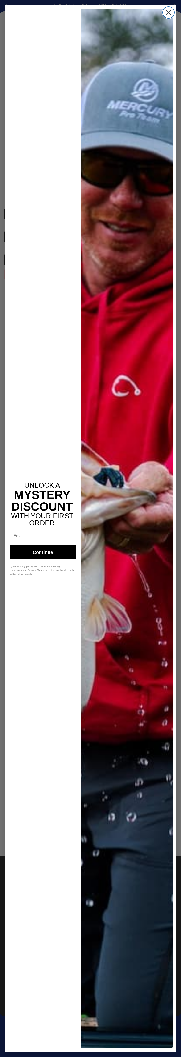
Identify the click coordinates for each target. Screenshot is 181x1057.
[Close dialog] (168, 12)
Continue (43, 552)
